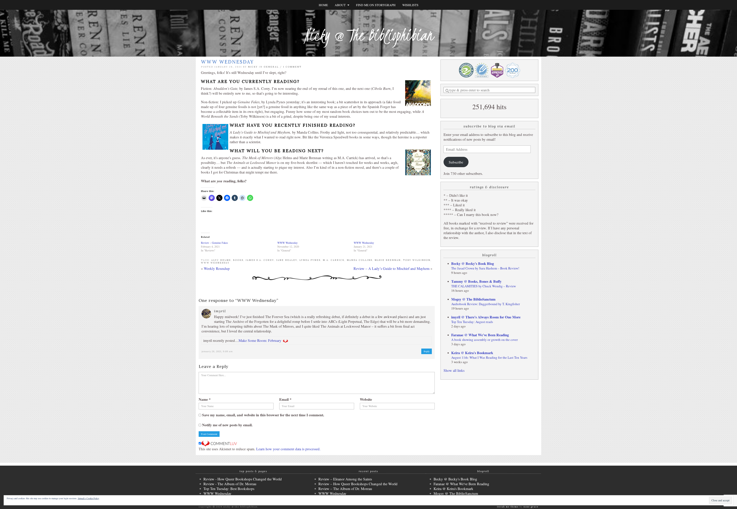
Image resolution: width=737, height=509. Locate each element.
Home (323, 5)
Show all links (454, 370)
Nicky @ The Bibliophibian (368, 35)
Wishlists (410, 5)
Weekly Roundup (217, 268)
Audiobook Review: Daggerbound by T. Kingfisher (485, 304)
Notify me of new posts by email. (227, 424)
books (238, 260)
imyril (220, 311)
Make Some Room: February (260, 340)
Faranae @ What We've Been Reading (480, 334)
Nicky (253, 66)
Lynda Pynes (310, 260)
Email (285, 399)
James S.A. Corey (260, 260)
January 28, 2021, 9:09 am (217, 351)
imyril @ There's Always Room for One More (486, 317)
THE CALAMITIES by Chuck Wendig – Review (483, 286)
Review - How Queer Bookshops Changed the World (242, 479)
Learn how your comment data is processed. (288, 448)
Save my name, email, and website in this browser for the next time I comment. (263, 414)
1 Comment (292, 66)
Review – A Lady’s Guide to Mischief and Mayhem (392, 268)
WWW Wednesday (287, 243)
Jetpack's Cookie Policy (88, 498)
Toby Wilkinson (416, 260)
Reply (427, 351)
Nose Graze (531, 506)
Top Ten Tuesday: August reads (472, 322)
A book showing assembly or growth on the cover (484, 339)
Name (205, 399)
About (341, 5)
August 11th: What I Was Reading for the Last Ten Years (489, 357)
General (271, 66)
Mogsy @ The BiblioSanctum (473, 299)
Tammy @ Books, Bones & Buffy (476, 281)
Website (366, 399)
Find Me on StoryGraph (376, 5)
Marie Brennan (388, 260)
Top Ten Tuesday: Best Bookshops (228, 488)
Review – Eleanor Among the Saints (345, 479)
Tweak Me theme (508, 506)
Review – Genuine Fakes (214, 243)
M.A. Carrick (334, 260)
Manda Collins (359, 260)
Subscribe (456, 162)
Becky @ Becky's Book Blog (472, 263)
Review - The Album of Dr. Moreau (229, 483)
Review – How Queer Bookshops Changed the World (357, 483)
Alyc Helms (221, 260)
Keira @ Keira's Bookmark (472, 352)
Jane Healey (286, 260)
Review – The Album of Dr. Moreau (345, 488)
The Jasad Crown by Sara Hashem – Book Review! (485, 268)
